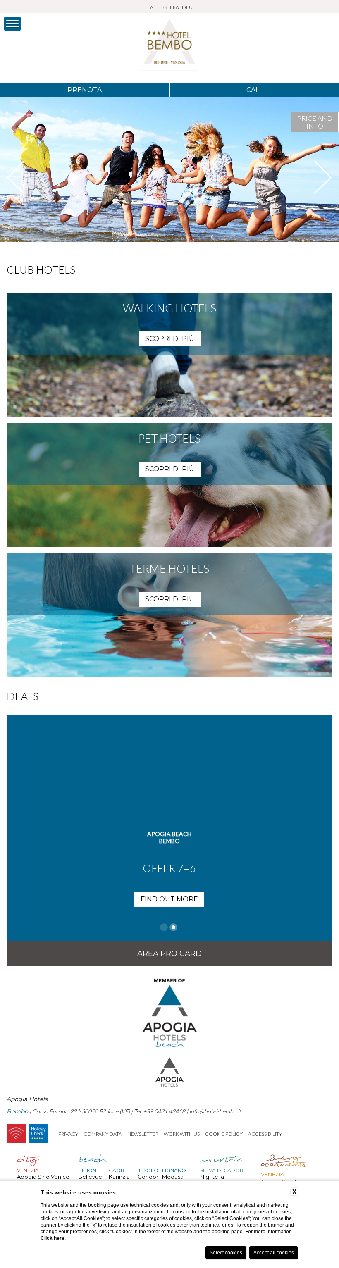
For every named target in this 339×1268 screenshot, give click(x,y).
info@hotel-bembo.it (215, 1111)
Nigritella (212, 1176)
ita (149, 7)
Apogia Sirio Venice (43, 1176)
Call (254, 90)
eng (161, 7)
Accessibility (265, 1134)
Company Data (103, 1134)
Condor (148, 1176)
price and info (314, 122)
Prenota (84, 90)
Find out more (169, 899)
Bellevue (90, 1176)
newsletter (142, 1134)
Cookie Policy (224, 1134)
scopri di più (169, 339)
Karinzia (119, 1176)
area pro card (169, 953)
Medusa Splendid (174, 1180)
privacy (68, 1134)
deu (187, 7)
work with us (182, 1134)
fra (174, 7)
